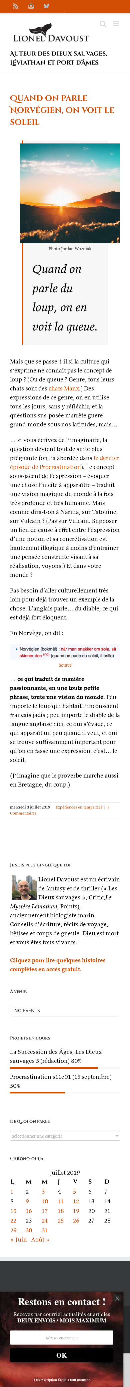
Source (65, 665)
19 (76, 1211)
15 (13, 1211)
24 (45, 1220)
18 (61, 1211)
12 (76, 1201)
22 (13, 1220)
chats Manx (64, 388)
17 (45, 1211)
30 (29, 1230)
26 (76, 1220)
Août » (40, 1239)
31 (45, 1230)
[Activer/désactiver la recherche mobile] (103, 23)
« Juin (18, 1239)
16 (29, 1211)
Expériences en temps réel (79, 807)
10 (45, 1201)
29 (13, 1230)
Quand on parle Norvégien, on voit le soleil (62, 110)
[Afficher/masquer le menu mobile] (116, 23)
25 (61, 1220)
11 (61, 1201)
